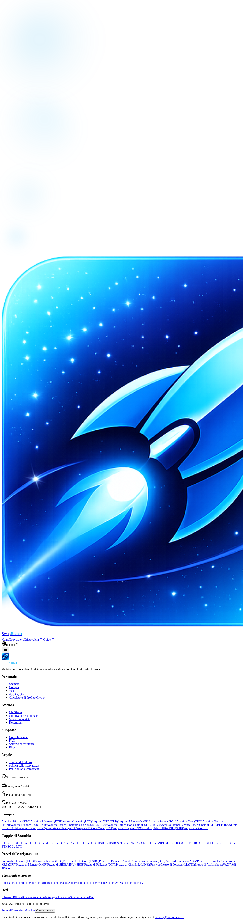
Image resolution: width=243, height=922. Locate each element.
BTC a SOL (202, 843)
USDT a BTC (42, 843)
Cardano (83, 897)
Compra (14, 687)
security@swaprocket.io (169, 917)
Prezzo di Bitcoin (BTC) (48, 861)
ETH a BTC (26, 843)
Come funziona (18, 737)
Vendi (12, 690)
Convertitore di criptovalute (51, 882)
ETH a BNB (155, 843)
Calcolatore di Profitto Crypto (27, 697)
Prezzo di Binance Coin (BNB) (118, 861)
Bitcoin (17, 897)
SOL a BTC (124, 843)
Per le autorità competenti (24, 769)
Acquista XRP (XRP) (105, 821)
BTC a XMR (140, 843)
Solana (74, 897)
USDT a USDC (107, 843)
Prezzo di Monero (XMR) (31, 864)
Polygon (52, 897)
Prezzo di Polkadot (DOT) (100, 864)
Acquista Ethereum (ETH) (46, 821)
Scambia (14, 683)
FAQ (12, 740)
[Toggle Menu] (5, 650)
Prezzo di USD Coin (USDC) (81, 861)
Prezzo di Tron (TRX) (210, 861)
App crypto (75, 882)
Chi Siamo (15, 712)
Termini (6, 910)
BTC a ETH (73, 843)
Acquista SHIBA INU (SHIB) (166, 828)
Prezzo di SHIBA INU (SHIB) (65, 864)
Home (5, 639)
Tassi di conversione (94, 882)
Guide (47, 639)
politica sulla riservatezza (24, 765)
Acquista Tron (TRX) (189, 821)
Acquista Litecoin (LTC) (77, 821)
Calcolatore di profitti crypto (18, 882)
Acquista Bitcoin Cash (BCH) (95, 828)
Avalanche (64, 897)
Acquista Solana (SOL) (162, 821)
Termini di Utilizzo (20, 762)
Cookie (30, 910)
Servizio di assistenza (22, 744)
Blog (12, 747)
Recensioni (15, 722)
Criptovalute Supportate (23, 715)
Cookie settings (44, 910)
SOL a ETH (187, 843)
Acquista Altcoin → (196, 828)
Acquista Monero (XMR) (133, 821)
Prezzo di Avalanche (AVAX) (212, 864)
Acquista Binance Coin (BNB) (28, 824)
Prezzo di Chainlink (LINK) (133, 864)
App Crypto (16, 694)
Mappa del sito (128, 882)
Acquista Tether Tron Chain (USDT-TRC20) (134, 824)
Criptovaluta (31, 639)
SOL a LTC (15, 846)
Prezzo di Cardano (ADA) (181, 861)
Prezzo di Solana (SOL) (151, 861)
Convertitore (16, 639)
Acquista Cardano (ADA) (61, 828)
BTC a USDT (10, 843)
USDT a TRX (171, 843)
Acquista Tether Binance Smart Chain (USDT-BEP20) (194, 824)
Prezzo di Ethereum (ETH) (18, 861)
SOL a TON (58, 843)
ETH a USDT (89, 843)
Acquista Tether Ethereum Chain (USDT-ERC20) (77, 824)
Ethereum (7, 897)
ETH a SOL (217, 843)
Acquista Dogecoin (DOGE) (130, 828)
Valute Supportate (19, 719)
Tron (91, 897)
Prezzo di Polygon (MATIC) (178, 864)
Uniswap (155, 864)
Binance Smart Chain (34, 897)
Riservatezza (18, 910)
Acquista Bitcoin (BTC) (16, 821)
